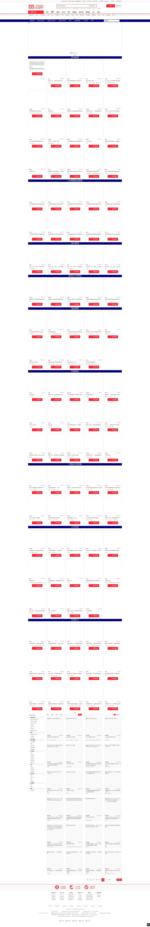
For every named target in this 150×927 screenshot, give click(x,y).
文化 (31, 753)
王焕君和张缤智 (76, 8)
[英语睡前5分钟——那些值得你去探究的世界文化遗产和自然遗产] (113, 699)
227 (98, 392)
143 (60, 78)
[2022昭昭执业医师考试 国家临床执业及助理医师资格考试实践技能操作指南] (75, 137)
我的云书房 (89, 1)
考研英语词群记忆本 (90, 817)
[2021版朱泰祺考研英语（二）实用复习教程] (74, 859)
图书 (47, 12)
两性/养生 (32, 769)
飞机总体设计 (32, 171)
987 (41, 169)
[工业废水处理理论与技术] (113, 725)
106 (41, 422)
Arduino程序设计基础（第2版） (92, 517)
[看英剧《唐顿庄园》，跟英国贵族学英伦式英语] (113, 639)
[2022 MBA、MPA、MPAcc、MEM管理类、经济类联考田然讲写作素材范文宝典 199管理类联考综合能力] (94, 262)
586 (60, 232)
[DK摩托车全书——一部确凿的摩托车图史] (94, 107)
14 (41, 671)
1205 (117, 641)
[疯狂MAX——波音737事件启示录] (56, 76)
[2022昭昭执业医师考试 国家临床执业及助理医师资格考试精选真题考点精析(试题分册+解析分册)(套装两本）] (37, 64)
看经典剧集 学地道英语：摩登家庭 (74, 673)
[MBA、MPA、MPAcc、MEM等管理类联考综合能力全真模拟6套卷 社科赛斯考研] (75, 262)
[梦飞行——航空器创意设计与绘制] (113, 420)
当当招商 (64, 906)
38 (117, 169)
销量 (48, 714)
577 (41, 232)
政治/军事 (32, 760)
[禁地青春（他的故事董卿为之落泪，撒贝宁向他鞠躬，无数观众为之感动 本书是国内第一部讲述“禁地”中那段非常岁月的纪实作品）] (113, 546)
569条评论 (99, 762)
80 (79, 201)
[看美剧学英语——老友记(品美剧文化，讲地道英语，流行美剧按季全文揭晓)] (37, 639)
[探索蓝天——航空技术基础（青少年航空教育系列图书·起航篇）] (113, 390)
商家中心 (99, 895)
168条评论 (99, 815)
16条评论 (80, 842)
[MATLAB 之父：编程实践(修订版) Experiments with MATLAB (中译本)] (113, 513)
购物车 (79, 1)
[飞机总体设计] (37, 167)
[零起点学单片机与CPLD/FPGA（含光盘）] (55, 779)
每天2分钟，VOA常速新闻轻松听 (55, 673)
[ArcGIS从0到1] (94, 137)
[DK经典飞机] (113, 451)
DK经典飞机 (107, 455)
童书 (37, 15)
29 (60, 297)
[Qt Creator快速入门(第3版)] (37, 513)
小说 (48, 15)
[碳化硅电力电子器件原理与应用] (56, 358)
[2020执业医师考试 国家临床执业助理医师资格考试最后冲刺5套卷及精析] (74, 806)
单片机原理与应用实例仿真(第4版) (112, 171)
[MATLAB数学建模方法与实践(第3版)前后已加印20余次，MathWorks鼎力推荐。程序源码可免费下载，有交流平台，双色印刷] (113, 483)
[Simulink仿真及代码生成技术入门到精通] (94, 483)
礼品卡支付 (62, 896)
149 (117, 78)
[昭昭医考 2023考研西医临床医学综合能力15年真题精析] (56, 295)
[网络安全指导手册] (74, 832)
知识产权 (93, 906)
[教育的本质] (56, 107)
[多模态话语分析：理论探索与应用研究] (75, 606)
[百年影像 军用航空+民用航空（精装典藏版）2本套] (75, 390)
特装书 (52, 12)
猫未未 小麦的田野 (62, 8)
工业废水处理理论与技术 (110, 737)
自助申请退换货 (89, 896)
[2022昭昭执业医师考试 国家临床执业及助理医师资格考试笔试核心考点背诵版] (37, 230)
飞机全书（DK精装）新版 (53, 141)
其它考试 (32, 728)
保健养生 (94, 15)
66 (98, 297)
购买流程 (53, 895)
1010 (117, 108)
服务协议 (53, 898)
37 (60, 641)
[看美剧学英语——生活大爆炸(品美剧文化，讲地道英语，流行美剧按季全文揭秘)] (75, 639)
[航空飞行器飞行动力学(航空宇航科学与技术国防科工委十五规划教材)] (94, 327)
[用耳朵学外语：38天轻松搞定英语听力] (94, 669)
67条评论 (60, 815)
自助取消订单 (71, 898)
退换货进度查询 (89, 898)
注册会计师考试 (33, 730)
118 (60, 701)
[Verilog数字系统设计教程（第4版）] (37, 327)
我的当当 (95, 1)
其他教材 (32, 749)
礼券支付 (62, 899)
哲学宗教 (82, 15)
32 (98, 608)
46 (79, 578)
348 (60, 360)
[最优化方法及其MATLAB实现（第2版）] (113, 859)
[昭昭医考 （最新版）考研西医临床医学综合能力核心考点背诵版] (75, 295)
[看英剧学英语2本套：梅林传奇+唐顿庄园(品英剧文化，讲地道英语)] (37, 669)
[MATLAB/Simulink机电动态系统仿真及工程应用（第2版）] (113, 76)
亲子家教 (88, 15)
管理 (73, 15)
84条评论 (80, 735)
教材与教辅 (77, 20)
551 (41, 548)
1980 (41, 360)
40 (117, 701)
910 (41, 108)
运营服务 (99, 896)
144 (98, 232)
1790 (117, 139)
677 (98, 329)
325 (117, 232)
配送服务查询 (71, 895)
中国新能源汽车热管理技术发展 (92, 171)
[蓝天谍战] (56, 420)
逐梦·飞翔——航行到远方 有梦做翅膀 (56, 455)
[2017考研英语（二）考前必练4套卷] (55, 859)
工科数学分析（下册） (72, 362)
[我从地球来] (37, 390)
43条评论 (118, 869)
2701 (41, 641)
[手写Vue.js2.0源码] (74, 752)
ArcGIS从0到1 (89, 141)
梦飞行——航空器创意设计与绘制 (112, 424)
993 (60, 329)
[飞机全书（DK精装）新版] (56, 137)
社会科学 (32, 756)
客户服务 (112, 1)
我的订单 (84, 1)
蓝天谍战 (50, 424)
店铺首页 (32, 20)
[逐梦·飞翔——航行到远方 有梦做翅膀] (56, 451)
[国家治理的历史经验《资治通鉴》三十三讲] (94, 576)
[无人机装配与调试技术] (94, 358)
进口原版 (108, 15)
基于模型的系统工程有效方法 (35, 111)
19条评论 (118, 788)
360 (98, 641)
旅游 (31, 766)
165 (117, 201)
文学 (52, 15)
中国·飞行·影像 (32, 424)
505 (79, 671)
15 (41, 264)
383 (79, 515)
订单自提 (80, 898)
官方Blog (86, 906)
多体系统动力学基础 (71, 737)
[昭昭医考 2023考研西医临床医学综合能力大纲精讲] (75, 107)
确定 (119, 879)
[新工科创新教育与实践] (93, 725)
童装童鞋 (88, 12)
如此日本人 (69, 580)
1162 (79, 139)
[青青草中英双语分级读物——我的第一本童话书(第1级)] (75, 699)
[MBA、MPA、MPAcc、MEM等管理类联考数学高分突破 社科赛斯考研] (56, 262)
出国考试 (32, 724)
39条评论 (80, 762)
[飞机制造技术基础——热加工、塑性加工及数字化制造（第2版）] (93, 832)
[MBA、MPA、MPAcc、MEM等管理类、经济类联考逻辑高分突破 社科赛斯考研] (37, 262)
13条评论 (60, 869)
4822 (60, 139)
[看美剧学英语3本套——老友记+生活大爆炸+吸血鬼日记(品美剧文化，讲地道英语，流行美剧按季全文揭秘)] (56, 639)
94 (79, 169)
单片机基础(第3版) (52, 331)
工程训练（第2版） (71, 790)
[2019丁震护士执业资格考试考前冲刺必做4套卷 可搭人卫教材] (55, 752)
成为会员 (73, 1)
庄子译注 (69, 8)
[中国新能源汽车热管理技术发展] (94, 167)
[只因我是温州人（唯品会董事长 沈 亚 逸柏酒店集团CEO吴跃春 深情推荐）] (56, 576)
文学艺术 (32, 773)
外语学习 (32, 726)
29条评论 (80, 869)
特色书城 (81, 12)
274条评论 (60, 762)
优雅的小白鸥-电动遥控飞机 (53, 737)
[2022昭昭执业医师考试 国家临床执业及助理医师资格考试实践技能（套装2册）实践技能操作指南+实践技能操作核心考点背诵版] (75, 199)
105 (117, 297)
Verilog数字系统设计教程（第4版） (36, 331)
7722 (117, 485)
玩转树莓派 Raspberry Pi (72, 517)
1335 (41, 329)
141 (79, 78)
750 (117, 264)
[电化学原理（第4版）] (37, 358)
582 (98, 422)
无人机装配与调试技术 (90, 362)
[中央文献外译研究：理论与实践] (56, 546)
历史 (77, 15)
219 (117, 329)
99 (60, 422)
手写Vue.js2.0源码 (70, 763)
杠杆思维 (89, 8)
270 (41, 701)
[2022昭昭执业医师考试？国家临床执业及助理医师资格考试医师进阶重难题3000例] (113, 230)
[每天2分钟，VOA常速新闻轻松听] (56, 669)
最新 (61, 714)
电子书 (63, 12)
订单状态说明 (71, 896)
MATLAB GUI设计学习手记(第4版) (112, 111)
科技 (103, 15)
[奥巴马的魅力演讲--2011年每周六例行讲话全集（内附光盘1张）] (93, 752)
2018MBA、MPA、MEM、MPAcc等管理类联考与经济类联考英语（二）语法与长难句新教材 (112, 819)
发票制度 (53, 896)
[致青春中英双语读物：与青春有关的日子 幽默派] (56, 699)
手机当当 (79, 906)
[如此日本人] (75, 576)
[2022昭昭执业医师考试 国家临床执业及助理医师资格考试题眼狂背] (113, 199)
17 (79, 392)
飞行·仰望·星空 (89, 610)
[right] (120, 38)
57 (60, 548)
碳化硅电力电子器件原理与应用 (54, 362)
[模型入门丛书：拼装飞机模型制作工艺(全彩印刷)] (94, 420)
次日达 (80, 896)
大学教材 (32, 745)
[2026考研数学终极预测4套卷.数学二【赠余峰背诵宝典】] (93, 779)
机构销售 (71, 906)
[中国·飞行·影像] (37, 420)
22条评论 (99, 842)
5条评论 (118, 735)
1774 (79, 485)
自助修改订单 (71, 899)
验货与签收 (80, 899)
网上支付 (62, 895)
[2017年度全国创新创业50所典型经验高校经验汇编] (75, 327)
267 (98, 578)
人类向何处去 (108, 580)
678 (117, 548)
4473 (60, 108)
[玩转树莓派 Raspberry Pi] (75, 513)
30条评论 (60, 788)
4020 (41, 485)
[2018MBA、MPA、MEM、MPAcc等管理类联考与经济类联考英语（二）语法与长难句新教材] (113, 806)
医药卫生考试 (41, 20)
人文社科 (86, 20)
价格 (52, 714)
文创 (93, 12)
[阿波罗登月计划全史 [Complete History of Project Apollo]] (75, 167)
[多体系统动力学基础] (74, 725)
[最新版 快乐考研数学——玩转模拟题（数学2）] (93, 859)
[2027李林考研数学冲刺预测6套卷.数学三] (113, 832)
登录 (70, 1)
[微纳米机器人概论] (94, 76)
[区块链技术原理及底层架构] (56, 513)
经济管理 (32, 783)
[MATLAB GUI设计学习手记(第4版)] (113, 107)
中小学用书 (42, 15)
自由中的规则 (83, 8)
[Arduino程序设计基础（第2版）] (94, 513)
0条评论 (118, 842)
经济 (31, 784)
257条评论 (60, 842)
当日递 (80, 895)
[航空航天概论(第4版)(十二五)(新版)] (113, 137)
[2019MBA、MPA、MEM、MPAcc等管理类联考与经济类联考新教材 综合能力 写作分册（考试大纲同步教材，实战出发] (55, 832)
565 (60, 169)
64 (60, 608)
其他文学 (32, 781)
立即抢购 (38, 73)
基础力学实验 (108, 331)
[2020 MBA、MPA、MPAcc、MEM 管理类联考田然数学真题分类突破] (55, 806)
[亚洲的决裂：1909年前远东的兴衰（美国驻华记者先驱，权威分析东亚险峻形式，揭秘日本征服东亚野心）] (37, 546)
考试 (99, 15)
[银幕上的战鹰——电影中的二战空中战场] (75, 546)
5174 (98, 485)
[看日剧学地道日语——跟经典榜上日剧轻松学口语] (37, 699)
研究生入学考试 (51, 20)
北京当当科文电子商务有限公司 (63, 916)
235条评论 (99, 788)
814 (79, 608)
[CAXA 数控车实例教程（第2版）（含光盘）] (113, 752)
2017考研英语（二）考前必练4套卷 (54, 870)
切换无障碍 (119, 1)
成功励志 (67, 15)
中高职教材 (32, 747)
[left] (30, 38)
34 (117, 671)
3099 (41, 515)
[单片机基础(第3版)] (56, 327)
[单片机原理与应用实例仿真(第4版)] (113, 167)
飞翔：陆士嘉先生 (52, 610)
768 (60, 515)
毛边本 (98, 12)
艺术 (62, 15)
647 (79, 360)
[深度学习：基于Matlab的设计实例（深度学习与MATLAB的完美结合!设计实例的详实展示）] (75, 483)
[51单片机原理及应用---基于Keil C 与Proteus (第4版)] (75, 76)
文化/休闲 (32, 771)
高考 (31, 743)
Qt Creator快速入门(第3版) (34, 517)
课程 (69, 12)
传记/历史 (32, 754)
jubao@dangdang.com (94, 914)
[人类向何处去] (113, 576)
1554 (98, 264)
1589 (98, 139)
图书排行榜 (31, 15)
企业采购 (106, 1)
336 (79, 108)
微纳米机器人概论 (90, 80)
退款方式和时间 (89, 899)
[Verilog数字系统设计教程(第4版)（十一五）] (37, 137)
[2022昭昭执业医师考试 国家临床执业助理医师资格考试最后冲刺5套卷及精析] (75, 230)
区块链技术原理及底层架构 (54, 517)
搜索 (121, 21)
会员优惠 (53, 899)
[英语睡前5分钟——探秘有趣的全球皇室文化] (94, 699)
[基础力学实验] (113, 327)
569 (117, 578)
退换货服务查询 (89, 895)
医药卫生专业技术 (34, 719)
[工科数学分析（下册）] (75, 358)
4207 (98, 515)
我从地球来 (31, 394)
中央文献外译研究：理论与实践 (54, 550)
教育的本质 (50, 111)
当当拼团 (101, 1)
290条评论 (80, 815)
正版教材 (74, 12)
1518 (117, 515)
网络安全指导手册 (70, 843)
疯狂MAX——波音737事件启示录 (55, 80)
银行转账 (62, 898)
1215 (60, 485)
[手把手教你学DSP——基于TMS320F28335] (56, 483)
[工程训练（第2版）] (74, 779)
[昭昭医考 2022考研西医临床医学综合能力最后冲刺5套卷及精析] (113, 295)
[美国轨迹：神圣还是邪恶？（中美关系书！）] (56, 167)
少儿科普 (32, 790)
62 (79, 297)
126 (98, 169)
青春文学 (57, 15)
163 (98, 78)
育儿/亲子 (32, 768)
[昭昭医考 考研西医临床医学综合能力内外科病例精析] (94, 295)
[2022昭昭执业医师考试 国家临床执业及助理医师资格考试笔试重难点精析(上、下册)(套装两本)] (56, 230)
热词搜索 (100, 906)
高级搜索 (99, 8)
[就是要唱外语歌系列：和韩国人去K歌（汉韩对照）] (113, 669)
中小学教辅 (32, 741)
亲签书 (58, 12)
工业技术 (32, 736)
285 (79, 422)
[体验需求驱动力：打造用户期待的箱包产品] (113, 779)
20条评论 (99, 869)
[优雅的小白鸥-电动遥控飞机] (55, 725)
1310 (117, 453)
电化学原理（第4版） (33, 362)
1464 (98, 108)
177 (117, 422)
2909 (41, 139)
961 (98, 360)
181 (60, 578)
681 (41, 201)
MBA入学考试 (62, 20)
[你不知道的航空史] (94, 390)
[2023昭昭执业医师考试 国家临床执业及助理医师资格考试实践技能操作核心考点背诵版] (37, 199)
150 (79, 701)
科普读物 (32, 738)
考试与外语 (32, 717)
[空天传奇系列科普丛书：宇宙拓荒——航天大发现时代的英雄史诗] (75, 420)
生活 (31, 764)
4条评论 (60, 735)
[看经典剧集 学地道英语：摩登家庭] (75, 669)
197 (41, 78)
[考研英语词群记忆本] (93, 806)
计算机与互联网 (33, 734)
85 (79, 548)
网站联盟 (57, 906)
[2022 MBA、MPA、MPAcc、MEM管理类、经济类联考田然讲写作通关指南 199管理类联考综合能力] (113, 262)
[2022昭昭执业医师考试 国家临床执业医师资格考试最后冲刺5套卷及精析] (94, 230)
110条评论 (118, 815)
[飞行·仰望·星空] (94, 606)
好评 (57, 714)
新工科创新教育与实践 (90, 737)
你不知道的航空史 (90, 394)
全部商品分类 (33, 12)
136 (98, 548)
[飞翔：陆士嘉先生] (56, 606)
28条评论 (99, 735)
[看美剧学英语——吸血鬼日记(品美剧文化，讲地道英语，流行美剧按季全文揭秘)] (94, 639)
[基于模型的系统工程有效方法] (37, 107)
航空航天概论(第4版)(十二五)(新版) (112, 141)
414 (117, 392)
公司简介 (50, 906)
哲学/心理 (32, 762)
